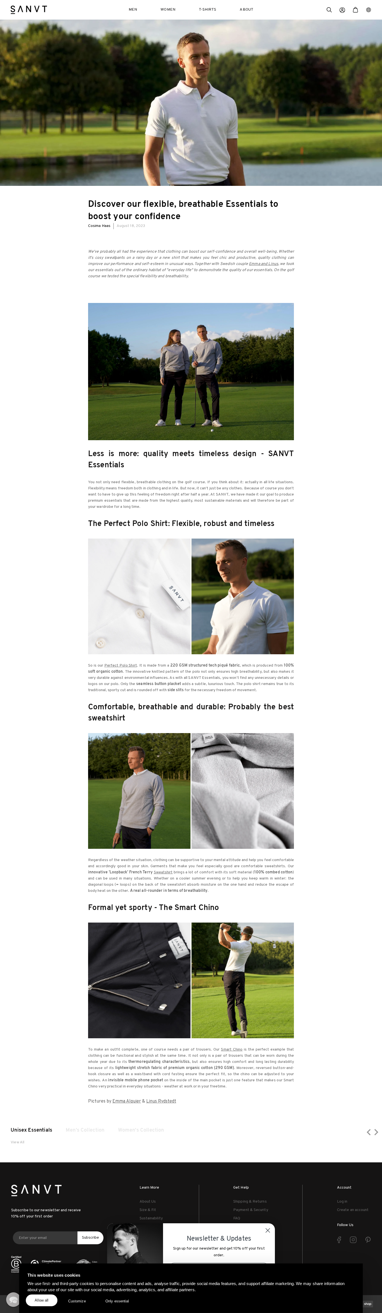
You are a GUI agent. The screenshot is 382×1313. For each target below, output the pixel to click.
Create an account (353, 1210)
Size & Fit (148, 1210)
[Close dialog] (268, 1230)
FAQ (236, 1218)
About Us (148, 1201)
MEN (133, 9)
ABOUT (246, 9)
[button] (329, 10)
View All (17, 1142)
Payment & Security (250, 1210)
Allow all (41, 1300)
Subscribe (90, 1237)
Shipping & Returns (250, 1201)
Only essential (117, 1301)
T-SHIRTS (207, 9)
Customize (77, 1301)
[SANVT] (29, 10)
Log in (342, 1201)
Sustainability (151, 1218)
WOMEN (168, 9)
